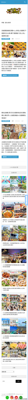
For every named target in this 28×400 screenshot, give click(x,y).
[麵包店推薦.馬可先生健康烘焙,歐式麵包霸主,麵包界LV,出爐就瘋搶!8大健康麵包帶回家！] (14, 131)
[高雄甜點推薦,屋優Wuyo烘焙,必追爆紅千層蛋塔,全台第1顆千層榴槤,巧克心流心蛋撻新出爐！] (14, 49)
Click (26, 200)
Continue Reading (12, 75)
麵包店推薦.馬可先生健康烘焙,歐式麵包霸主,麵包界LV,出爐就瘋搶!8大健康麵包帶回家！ (14, 115)
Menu (4, 2)
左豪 (12, 38)
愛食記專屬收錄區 (5, 38)
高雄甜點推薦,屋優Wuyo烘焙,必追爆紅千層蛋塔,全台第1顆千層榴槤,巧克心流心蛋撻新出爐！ (14, 33)
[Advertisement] (14, 97)
